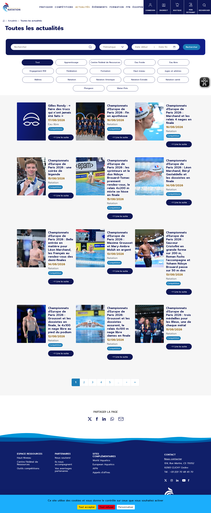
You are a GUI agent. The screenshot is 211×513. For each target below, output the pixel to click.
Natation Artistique (105, 79)
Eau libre (173, 62)
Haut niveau (139, 71)
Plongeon (88, 88)
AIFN (95, 468)
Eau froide (140, 62)
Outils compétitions (28, 468)
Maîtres (38, 79)
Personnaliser (125, 507)
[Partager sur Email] (121, 419)
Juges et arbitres (173, 71)
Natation (72, 79)
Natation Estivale (139, 79)
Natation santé (173, 79)
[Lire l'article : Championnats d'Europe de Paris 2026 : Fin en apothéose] (90, 121)
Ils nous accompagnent (63, 463)
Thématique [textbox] (109, 47)
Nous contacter (173, 459)
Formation (105, 71)
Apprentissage (71, 62)
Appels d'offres (101, 472)
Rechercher (191, 47)
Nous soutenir (63, 458)
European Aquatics (103, 464)
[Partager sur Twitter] (89, 419)
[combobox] (113, 47)
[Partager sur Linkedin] (104, 419)
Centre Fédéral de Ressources (105, 62)
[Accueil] (11, 7)
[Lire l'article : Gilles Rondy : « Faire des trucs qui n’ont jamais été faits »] (31, 121)
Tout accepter (87, 507)
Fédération (72, 71)
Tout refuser (106, 507)
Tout (37, 62)
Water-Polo (122, 88)
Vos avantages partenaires (63, 469)
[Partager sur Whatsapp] (112, 419)
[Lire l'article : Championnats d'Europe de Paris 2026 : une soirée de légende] (31, 176)
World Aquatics (101, 460)
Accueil (4, 21)
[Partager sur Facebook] (97, 419)
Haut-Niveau (24, 458)
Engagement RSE (38, 71)
